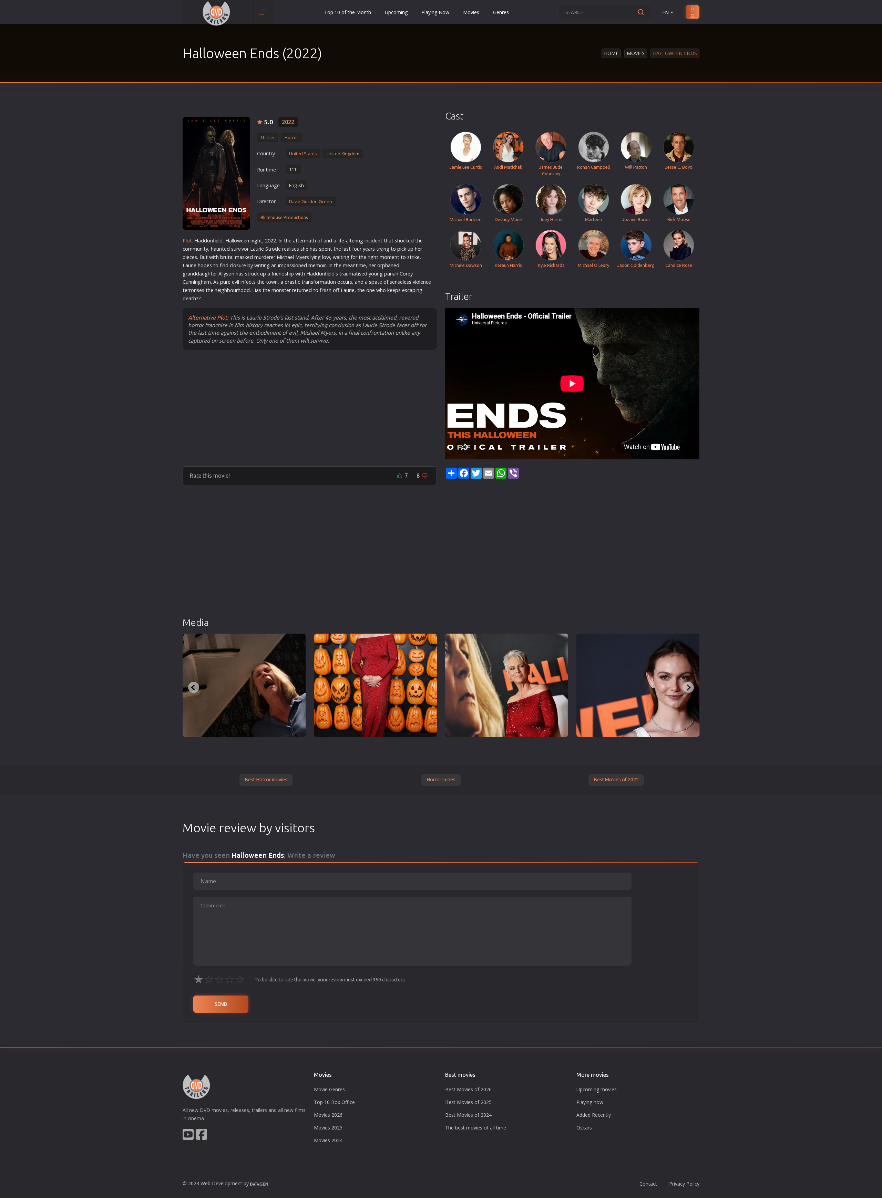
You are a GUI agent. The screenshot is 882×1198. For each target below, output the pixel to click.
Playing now (589, 1102)
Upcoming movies (596, 1089)
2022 (288, 122)
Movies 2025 (328, 1127)
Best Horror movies (266, 779)
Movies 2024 (328, 1140)
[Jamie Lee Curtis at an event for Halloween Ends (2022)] (375, 685)
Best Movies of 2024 (468, 1115)
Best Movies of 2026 (468, 1089)
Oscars (584, 1127)
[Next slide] (688, 687)
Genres (501, 12)
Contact (648, 1183)
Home (611, 53)
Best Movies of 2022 (616, 779)
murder (262, 257)
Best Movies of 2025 (468, 1102)
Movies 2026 (328, 1115)
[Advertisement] (310, 408)
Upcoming (396, 12)
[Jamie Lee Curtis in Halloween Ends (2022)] (244, 685)
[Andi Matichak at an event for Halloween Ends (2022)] (637, 685)
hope (203, 265)
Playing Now (435, 12)
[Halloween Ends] (216, 173)
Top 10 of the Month (347, 12)
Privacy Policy (684, 1183)
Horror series (441, 779)
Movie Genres (329, 1089)
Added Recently (593, 1115)
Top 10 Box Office (334, 1102)
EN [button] (665, 12)
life (341, 240)
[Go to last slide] (193, 687)
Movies (471, 12)
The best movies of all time (475, 1127)
